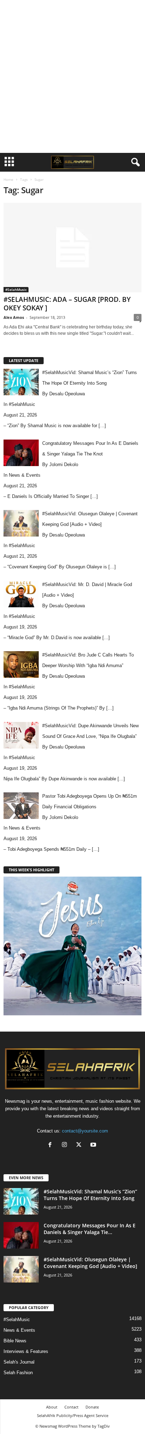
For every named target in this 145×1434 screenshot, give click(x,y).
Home (8, 179)
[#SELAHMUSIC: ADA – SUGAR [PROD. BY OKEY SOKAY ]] (72, 247)
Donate (92, 1407)
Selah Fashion (18, 1372)
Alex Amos (14, 317)
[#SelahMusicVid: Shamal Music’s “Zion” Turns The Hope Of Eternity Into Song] (21, 1201)
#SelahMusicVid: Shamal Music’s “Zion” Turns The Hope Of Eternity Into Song (90, 1194)
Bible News (15, 1340)
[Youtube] (94, 1145)
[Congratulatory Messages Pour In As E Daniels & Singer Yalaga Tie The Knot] (21, 1235)
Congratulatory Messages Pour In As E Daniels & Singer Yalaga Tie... (89, 1228)
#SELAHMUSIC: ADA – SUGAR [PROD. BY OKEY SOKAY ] (67, 303)
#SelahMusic (16, 289)
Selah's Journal (19, 1362)
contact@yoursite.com (85, 1131)
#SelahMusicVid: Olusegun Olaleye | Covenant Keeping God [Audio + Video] (90, 1262)
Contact (71, 1407)
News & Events (24, 475)
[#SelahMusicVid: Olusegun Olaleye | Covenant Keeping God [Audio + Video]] (21, 1269)
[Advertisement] (72, 76)
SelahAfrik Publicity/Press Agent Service (72, 1415)
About (51, 1407)
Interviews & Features (26, 1351)
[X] (80, 1145)
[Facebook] (51, 1145)
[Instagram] (66, 1145)
